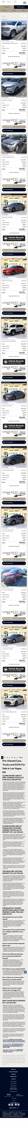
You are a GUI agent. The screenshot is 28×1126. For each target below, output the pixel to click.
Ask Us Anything (8, 73)
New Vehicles (13, 1081)
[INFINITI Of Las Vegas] (6, 1)
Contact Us (4, 1112)
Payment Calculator (11, 1041)
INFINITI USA (13, 1076)
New (14, 10)
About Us (13, 1069)
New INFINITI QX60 (14, 1046)
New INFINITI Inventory (17, 1044)
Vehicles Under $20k (7, 1040)
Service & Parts (13, 1089)
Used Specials (13, 1087)
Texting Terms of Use (7, 1113)
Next (21, 757)
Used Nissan (5, 1050)
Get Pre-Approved (20, 1041)
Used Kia (17, 1050)
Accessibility (11, 1112)
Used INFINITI (20, 1049)
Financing (13, 1074)
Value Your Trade (16, 1040)
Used (23, 10)
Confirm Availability (8, 70)
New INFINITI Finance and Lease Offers (12, 1045)
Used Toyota (12, 1050)
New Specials (13, 1085)
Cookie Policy (16, 1114)
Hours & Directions (13, 1071)
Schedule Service (13, 1091)
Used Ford (10, 1051)
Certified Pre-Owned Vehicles (15, 1039)
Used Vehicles (13, 1083)
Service (5, 10)
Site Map (15, 1113)
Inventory (13, 1079)
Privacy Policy (18, 1112)
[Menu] (24, 3)
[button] (25, 972)
